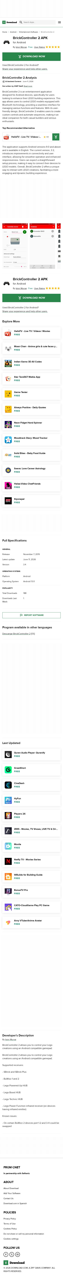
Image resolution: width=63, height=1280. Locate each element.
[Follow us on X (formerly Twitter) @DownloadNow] (11, 1254)
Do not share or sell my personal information (24, 1234)
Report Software (34, 615)
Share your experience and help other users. (25, 68)
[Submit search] (21, 22)
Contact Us (8, 1198)
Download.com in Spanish (15, 1203)
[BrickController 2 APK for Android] (6, 42)
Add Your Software (12, 1193)
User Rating (39, 47)
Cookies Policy (10, 1228)
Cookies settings (11, 1239)
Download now (34, 56)
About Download (11, 1188)
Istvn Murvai (10, 1039)
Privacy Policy (10, 1218)
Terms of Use (10, 1223)
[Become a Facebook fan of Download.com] (6, 1254)
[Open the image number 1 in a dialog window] (42, 246)
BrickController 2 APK (30, 40)
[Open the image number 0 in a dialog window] (15, 246)
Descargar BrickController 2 (16, 633)
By (20, 47)
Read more (28, 86)
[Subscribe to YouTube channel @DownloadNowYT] (17, 1254)
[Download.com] (9, 22)
